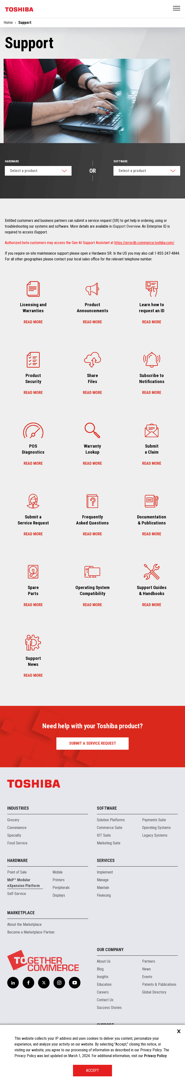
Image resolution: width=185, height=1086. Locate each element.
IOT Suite (104, 835)
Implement (105, 872)
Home (8, 22)
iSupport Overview (126, 226)
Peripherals (61, 887)
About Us (104, 961)
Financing (104, 895)
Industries (18, 808)
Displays (59, 895)
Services (106, 860)
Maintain (103, 887)
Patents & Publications (159, 984)
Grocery (13, 820)
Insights (102, 976)
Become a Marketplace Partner (31, 932)
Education (104, 984)
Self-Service (16, 893)
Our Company (110, 949)
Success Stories (109, 1007)
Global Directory (154, 992)
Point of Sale (17, 872)
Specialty (14, 835)
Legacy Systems (154, 835)
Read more (33, 322)
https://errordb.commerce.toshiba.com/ (144, 242)
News (146, 969)
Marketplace (21, 912)
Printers (59, 880)
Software (120, 161)
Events (147, 976)
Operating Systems (156, 827)
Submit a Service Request (92, 743)
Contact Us (105, 1000)
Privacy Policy (155, 1055)
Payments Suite (154, 820)
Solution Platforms (111, 820)
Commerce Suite (109, 827)
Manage (103, 880)
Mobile (58, 872)
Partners (148, 961)
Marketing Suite (108, 843)
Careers (103, 992)
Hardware (12, 161)
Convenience (16, 827)
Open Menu (177, 8)
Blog (100, 969)
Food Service (17, 843)
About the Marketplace (24, 924)
